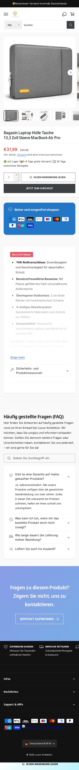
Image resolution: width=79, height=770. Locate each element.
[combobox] (49, 25)
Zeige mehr (17, 357)
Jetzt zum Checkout (39, 188)
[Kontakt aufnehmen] (64, 14)
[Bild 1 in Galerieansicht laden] (11, 115)
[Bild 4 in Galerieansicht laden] (60, 115)
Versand (21, 154)
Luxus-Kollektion (43, 754)
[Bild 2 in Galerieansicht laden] (27, 115)
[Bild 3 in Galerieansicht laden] (44, 115)
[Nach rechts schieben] (70, 72)
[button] (6, 14)
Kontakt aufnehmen (37, 619)
